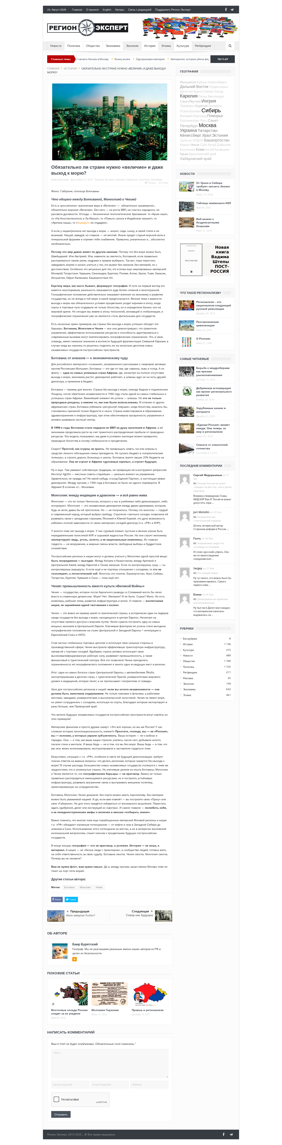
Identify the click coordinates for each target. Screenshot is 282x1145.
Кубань (202, 82)
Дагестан (186, 91)
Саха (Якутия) (190, 101)
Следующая (140, 911)
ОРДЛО (198, 140)
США (203, 145)
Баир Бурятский (60, 179)
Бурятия (201, 105)
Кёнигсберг (190, 135)
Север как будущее (139, 915)
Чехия (99, 887)
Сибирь (211, 110)
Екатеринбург (190, 120)
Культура (183, 46)
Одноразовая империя (115, 59)
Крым (184, 154)
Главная (77, 9)
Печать (152, 182)
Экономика (113, 46)
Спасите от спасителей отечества (212, 446)
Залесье (186, 140)
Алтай (209, 149)
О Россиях (203, 338)
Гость (197, 538)
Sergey (197, 568)
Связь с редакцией (139, 9)
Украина (188, 130)
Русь (203, 120)
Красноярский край (202, 154)
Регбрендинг (203, 46)
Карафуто (83, 222)
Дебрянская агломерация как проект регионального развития (214, 391)
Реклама (188, 678)
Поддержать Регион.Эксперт (173, 9)
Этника (166, 46)
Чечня (194, 144)
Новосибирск (217, 82)
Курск (198, 91)
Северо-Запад (212, 91)
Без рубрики (190, 638)
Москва (207, 125)
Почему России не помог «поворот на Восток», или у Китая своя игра (212, 487)
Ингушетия (188, 82)
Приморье (187, 106)
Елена (197, 594)
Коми (200, 149)
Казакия (195, 111)
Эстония (220, 135)
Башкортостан (216, 140)
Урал (206, 135)
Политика (73, 46)
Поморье (215, 115)
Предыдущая (79, 911)
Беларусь (215, 106)
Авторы (119, 9)
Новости (55, 46)
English (107, 9)
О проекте (92, 9)
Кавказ (185, 145)
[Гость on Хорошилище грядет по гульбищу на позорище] (185, 542)
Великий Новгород (193, 116)
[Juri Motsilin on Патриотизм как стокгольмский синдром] (185, 516)
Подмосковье (218, 87)
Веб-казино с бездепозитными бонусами (207, 222)
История (149, 46)
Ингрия (208, 101)
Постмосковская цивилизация (207, 323)
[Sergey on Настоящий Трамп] (185, 572)
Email (165, 182)
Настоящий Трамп (207, 573)
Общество (93, 46)
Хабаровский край (195, 158)
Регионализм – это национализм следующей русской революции (213, 305)
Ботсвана (69, 887)
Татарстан (208, 130)
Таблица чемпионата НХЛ (213, 203)
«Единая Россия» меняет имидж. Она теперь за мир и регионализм (213, 428)
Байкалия (224, 145)
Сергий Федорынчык (207, 475)
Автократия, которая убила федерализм (161, 59)
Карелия (189, 96)
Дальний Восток (194, 86)
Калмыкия (222, 149)
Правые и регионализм (147, 1010)
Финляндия (216, 96)
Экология (132, 46)
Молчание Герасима (105, 1010)
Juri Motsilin (201, 512)
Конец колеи (87, 59)
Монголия (85, 887)
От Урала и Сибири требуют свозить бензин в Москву (213, 186)
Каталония (187, 149)
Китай (212, 145)
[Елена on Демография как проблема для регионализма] (185, 598)
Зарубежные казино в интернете (211, 409)
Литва (202, 96)
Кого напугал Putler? (80, 915)
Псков (184, 111)
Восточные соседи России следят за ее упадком (69, 1011)
